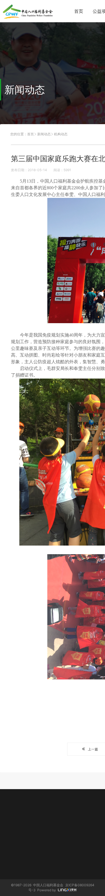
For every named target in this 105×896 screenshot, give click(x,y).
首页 (78, 11)
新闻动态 (44, 134)
